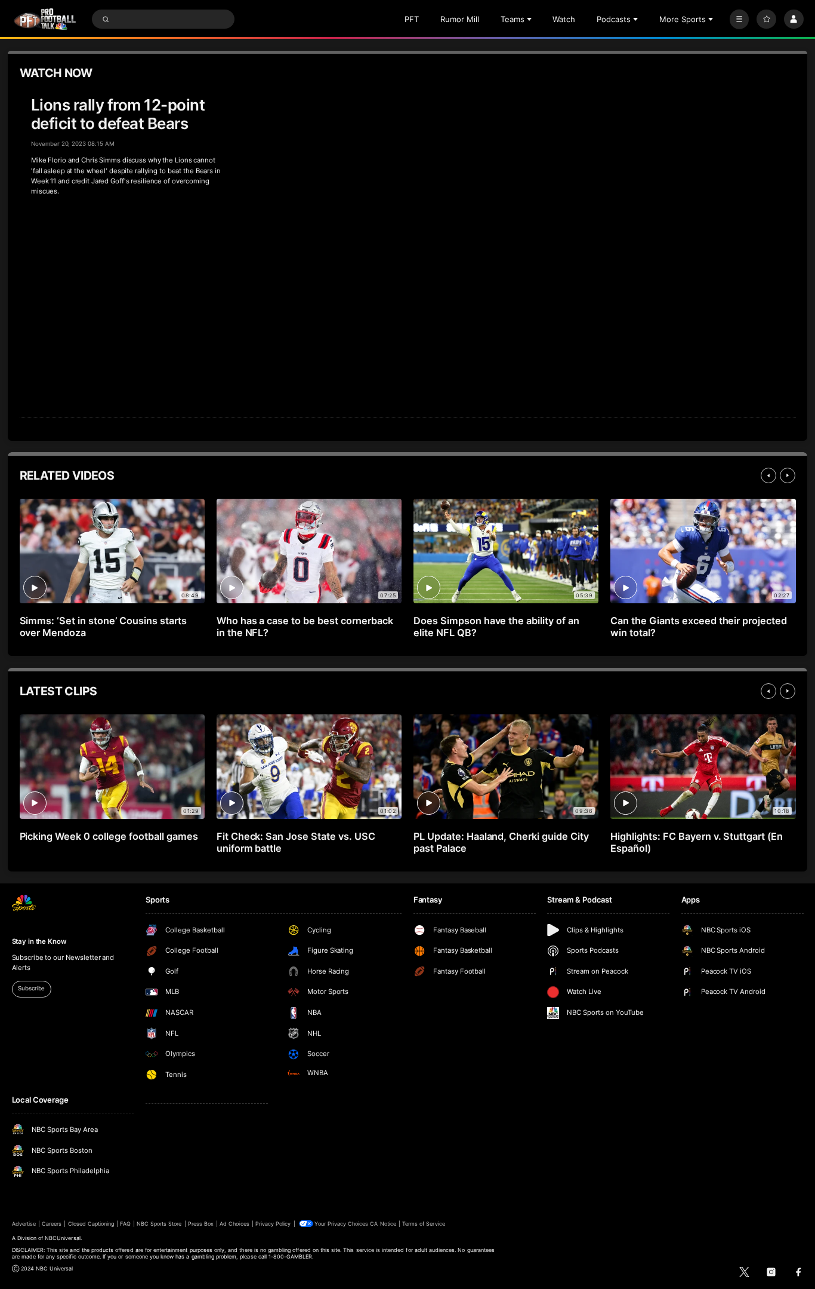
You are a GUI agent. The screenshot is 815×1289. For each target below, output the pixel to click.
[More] (739, 19)
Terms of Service (423, 1223)
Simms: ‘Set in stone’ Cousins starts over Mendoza (103, 627)
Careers (51, 1223)
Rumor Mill (459, 19)
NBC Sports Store (159, 1223)
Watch (563, 19)
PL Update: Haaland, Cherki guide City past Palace (501, 842)
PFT (412, 19)
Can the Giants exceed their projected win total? (698, 627)
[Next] (787, 475)
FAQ (125, 1223)
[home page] (45, 19)
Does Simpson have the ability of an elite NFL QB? (496, 627)
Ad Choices (234, 1223)
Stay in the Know (39, 941)
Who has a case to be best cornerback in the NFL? (305, 627)
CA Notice (383, 1223)
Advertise (24, 1223)
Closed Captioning (91, 1223)
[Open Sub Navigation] (530, 19)
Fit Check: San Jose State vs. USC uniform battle (296, 842)
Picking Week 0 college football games (109, 836)
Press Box (201, 1223)
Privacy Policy (273, 1223)
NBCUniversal (63, 1238)
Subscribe (31, 988)
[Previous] (768, 475)
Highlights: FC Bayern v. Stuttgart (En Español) (696, 842)
